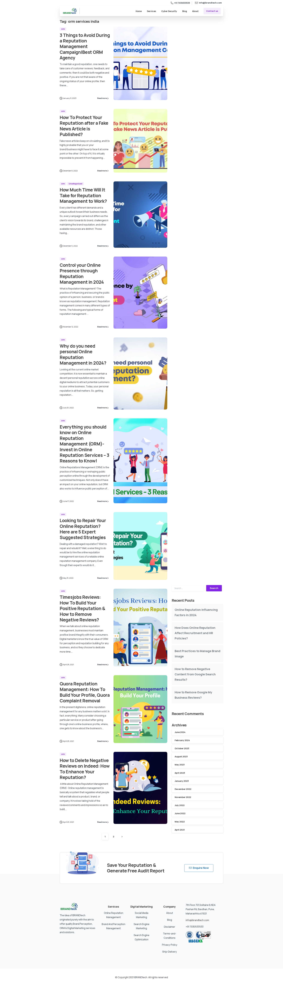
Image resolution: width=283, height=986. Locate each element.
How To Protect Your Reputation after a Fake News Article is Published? (84, 125)
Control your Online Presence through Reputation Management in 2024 (82, 273)
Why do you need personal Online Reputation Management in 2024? (83, 354)
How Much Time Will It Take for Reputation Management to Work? (83, 195)
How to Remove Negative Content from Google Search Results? (195, 674)
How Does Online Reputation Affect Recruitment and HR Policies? (195, 633)
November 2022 (183, 797)
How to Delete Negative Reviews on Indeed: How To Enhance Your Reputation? (85, 768)
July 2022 (180, 805)
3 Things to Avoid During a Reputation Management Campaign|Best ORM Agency (85, 46)
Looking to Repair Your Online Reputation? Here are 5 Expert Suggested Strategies (83, 528)
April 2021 (180, 829)
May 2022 (180, 821)
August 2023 (181, 756)
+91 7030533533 (182, 2)
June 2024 (180, 732)
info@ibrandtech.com (197, 920)
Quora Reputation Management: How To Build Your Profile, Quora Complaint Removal (85, 692)
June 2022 (180, 813)
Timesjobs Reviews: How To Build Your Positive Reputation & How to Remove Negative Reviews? (82, 608)
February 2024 (182, 740)
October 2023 (182, 748)
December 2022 (183, 789)
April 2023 (180, 772)
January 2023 (182, 781)
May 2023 (180, 764)
